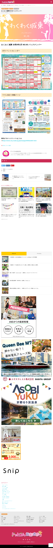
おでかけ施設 (3, 517)
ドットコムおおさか (9, 169)
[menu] (51, 2)
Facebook (25, 539)
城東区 (4, 170)
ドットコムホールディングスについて (7, 524)
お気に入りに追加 (6, 145)
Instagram (27, 539)
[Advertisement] (26, 235)
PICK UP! (14, 253)
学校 (2, 516)
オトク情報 (3, 519)
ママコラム (11, 8)
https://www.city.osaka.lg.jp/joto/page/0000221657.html (20, 140)
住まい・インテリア (42, 517)
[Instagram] (4, 160)
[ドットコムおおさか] (8, 1)
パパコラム (28, 522)
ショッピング (16, 519)
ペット (2, 522)
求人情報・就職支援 (29, 519)
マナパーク (41, 522)
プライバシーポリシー (22, 541)
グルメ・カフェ (16, 516)
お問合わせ (32, 541)
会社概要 (28, 541)
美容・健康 (28, 516)
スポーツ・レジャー (42, 519)
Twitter (23, 539)
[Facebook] (2, 160)
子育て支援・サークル (5, 8)
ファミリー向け (16, 8)
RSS (29, 539)
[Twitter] (6, 160)
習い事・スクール (17, 517)
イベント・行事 (42, 516)
